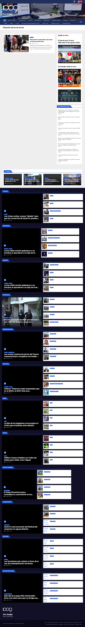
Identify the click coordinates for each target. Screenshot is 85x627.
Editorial (72, 20)
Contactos (45, 23)
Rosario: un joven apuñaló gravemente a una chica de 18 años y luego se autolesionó (21, 322)
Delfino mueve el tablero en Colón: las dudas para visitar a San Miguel (20, 459)
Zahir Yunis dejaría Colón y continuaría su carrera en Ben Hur (63, 454)
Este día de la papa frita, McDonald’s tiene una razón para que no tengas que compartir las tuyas (21, 598)
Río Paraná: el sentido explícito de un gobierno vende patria (63, 565)
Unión (11, 23)
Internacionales (56, 20)
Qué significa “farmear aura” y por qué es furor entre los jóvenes (64, 600)
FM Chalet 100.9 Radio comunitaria (52, 624)
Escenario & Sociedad (59, 383)
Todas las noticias (72, 624)
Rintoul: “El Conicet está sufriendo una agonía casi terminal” (63, 393)
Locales (30, 20)
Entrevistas (22, 20)
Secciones (66, 624)
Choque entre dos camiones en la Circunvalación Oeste (62, 274)
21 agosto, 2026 (9, 183)
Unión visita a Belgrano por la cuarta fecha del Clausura (56, 496)
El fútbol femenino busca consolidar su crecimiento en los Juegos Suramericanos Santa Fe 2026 (18, 495)
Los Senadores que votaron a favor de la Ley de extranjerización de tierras (21, 562)
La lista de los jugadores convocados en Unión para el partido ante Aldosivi (21, 424)
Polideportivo (52, 506)
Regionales (46, 20)
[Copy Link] (1, 14)
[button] (78, 21)
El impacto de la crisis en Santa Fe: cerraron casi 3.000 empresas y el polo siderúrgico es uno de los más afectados (68, 111)
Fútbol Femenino (7, 490)
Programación (66, 23)
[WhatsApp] (1, 7)
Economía (50, 245)
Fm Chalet (8, 14)
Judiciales (46, 178)
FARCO (5, 23)
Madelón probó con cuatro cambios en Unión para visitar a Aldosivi (65, 404)
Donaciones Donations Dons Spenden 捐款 (71, 622)
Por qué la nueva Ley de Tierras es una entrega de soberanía (64, 542)
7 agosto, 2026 (8, 565)
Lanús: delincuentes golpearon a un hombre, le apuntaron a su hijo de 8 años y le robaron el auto (19, 253)
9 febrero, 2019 (34, 43)
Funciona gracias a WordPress (8, 623)
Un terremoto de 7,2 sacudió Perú (57, 335)
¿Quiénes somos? (55, 23)
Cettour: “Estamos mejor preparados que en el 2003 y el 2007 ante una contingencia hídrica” (21, 391)
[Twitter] (1, 12)
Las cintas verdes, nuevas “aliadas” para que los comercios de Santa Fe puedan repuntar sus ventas (21, 218)
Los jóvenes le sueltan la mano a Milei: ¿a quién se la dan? (61, 239)
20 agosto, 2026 (8, 358)
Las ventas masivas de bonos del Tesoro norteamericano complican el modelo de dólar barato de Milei (21, 356)
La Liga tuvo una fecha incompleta (52, 481)
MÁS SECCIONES (12, 20)
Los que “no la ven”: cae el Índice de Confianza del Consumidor (62, 247)
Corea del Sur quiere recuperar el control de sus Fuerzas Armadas (65, 350)
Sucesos (65, 20)
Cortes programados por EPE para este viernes (68, 155)
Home (46, 622)
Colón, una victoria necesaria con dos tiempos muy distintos (63, 439)
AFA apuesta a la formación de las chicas (53, 473)
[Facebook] (1, 9)
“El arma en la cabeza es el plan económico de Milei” (69, 128)
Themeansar (22, 623)
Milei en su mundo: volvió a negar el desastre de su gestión (61, 254)
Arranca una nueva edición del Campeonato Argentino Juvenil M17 (65, 508)
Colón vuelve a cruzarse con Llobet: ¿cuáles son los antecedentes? (65, 446)
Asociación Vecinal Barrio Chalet (31, 23)
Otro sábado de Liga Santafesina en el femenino (55, 488)
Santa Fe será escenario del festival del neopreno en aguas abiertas (20, 528)
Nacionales (38, 20)
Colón (17, 23)
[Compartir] (1, 16)
